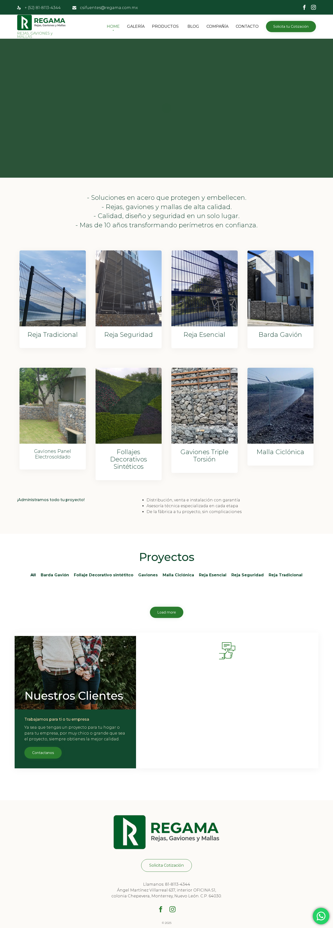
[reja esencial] (204, 325)
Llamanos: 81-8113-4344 (166, 884)
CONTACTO (247, 26)
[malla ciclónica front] (280, 442)
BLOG (193, 26)
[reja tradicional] (53, 325)
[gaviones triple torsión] (204, 442)
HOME (113, 26)
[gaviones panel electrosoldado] (53, 442)
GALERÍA (136, 26)
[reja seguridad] (129, 325)
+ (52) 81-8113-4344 (43, 7)
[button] (291, 26)
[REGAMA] (41, 22)
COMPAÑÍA (217, 26)
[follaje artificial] (129, 442)
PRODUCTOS (165, 26)
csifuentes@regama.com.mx (109, 7)
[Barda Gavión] (280, 325)
